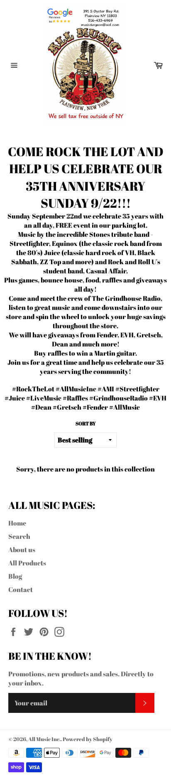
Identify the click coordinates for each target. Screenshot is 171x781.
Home (17, 523)
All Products (27, 562)
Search (19, 536)
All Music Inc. (44, 739)
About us (21, 549)
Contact (20, 589)
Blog (15, 576)
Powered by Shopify (87, 739)
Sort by (86, 423)
